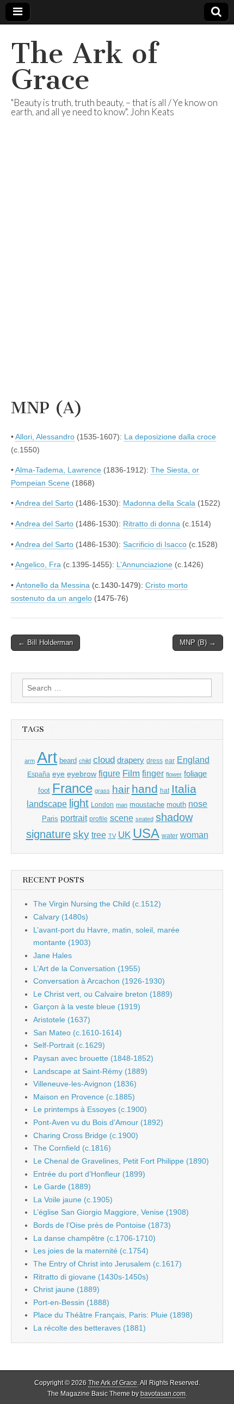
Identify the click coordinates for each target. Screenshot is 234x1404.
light (79, 803)
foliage (195, 773)
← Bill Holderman (45, 642)
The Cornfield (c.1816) (72, 1148)
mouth (176, 804)
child (85, 760)
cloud (104, 759)
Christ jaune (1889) (66, 1289)
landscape (47, 804)
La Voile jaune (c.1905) (73, 1199)
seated (144, 819)
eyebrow (81, 773)
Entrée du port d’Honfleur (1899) (89, 1174)
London (102, 804)
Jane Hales (52, 955)
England (193, 760)
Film (131, 773)
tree (98, 835)
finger (153, 773)
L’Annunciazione (144, 564)
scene (121, 818)
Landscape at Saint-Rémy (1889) (90, 1071)
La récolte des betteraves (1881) (89, 1328)
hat (164, 790)
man (121, 805)
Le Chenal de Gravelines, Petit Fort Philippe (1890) (121, 1161)
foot (44, 790)
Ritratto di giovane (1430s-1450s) (91, 1276)
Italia (183, 788)
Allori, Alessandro (45, 436)
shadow (174, 817)
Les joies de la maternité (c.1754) (91, 1250)
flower (174, 774)
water (170, 836)
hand (145, 788)
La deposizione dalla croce (170, 436)
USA (146, 833)
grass (102, 790)
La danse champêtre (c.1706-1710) (94, 1238)
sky (81, 834)
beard (68, 760)
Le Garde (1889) (62, 1186)
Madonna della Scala (159, 503)
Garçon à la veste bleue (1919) (86, 1006)
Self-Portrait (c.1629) (69, 1045)
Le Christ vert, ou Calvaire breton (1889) (103, 994)
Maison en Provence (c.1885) (84, 1096)
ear (170, 761)
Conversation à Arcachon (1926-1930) (99, 981)
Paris (50, 819)
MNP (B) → (198, 642)
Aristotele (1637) (61, 1019)
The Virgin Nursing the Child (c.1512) (97, 903)
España (38, 774)
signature (48, 834)
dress (154, 761)
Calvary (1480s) (60, 916)
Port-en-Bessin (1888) (71, 1302)
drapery (130, 760)
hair (121, 789)
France (72, 788)
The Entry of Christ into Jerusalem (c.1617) (107, 1263)
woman (194, 835)
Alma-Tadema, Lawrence (58, 469)
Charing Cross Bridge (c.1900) (85, 1135)
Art (47, 757)
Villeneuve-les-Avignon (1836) (85, 1083)
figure (109, 773)
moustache (147, 804)
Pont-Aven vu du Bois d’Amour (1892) (98, 1122)
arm (29, 760)
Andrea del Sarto (44, 503)
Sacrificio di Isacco (155, 544)
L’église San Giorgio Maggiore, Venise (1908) (111, 1212)
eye (58, 773)
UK (124, 834)
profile (98, 819)
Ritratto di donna (151, 523)
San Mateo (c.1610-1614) (77, 1032)
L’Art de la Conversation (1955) (86, 968)
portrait (73, 818)
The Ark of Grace (84, 66)
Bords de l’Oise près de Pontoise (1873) (102, 1225)
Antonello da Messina (53, 585)
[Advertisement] (117, 271)
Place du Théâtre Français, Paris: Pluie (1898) (113, 1314)
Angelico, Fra (38, 564)
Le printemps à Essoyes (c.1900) (90, 1109)
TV (112, 836)
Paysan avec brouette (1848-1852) (93, 1058)
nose (197, 804)
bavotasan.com (163, 1393)
